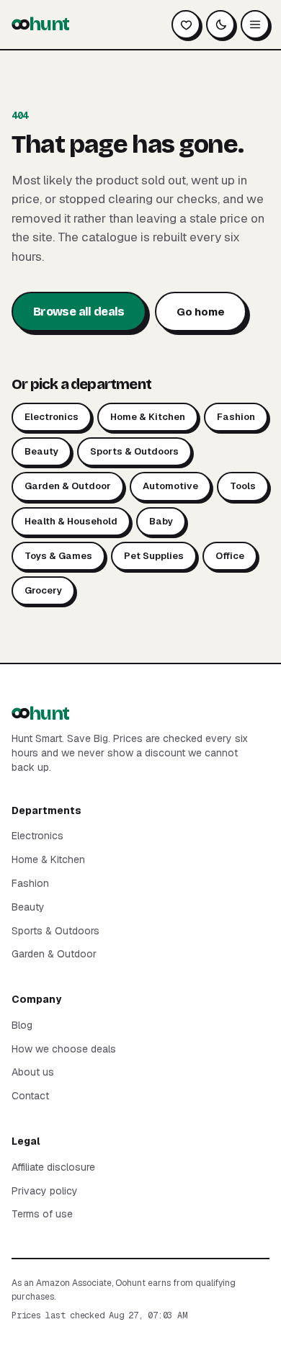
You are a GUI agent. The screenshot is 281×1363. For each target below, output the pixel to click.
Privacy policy (45, 1190)
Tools (243, 486)
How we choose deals (64, 1048)
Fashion (236, 417)
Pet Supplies (154, 556)
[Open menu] (255, 24)
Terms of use (42, 1213)
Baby (161, 521)
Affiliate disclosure (53, 1167)
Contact (30, 1095)
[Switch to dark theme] (220, 24)
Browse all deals (79, 311)
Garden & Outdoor (67, 486)
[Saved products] (185, 24)
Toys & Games (58, 556)
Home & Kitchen (147, 417)
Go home (201, 311)
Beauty (41, 451)
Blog (22, 1025)
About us (33, 1071)
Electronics (51, 417)
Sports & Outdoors (134, 451)
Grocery (43, 590)
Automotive (170, 486)
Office (229, 556)
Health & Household (70, 521)
